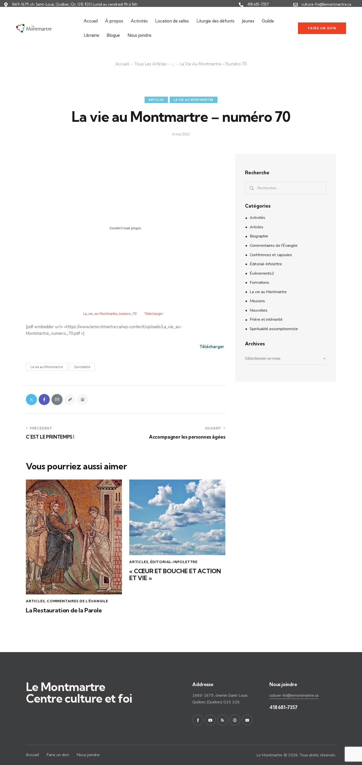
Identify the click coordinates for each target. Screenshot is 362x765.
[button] (69, 399)
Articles (156, 100)
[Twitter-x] (31, 399)
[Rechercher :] (285, 188)
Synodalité (82, 367)
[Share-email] (57, 399)
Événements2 (262, 273)
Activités (257, 217)
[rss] (222, 720)
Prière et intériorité (266, 319)
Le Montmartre (269, 755)
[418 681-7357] (241, 4)
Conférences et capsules (271, 255)
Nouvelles (258, 310)
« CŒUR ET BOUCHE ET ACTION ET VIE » (175, 575)
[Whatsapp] (82, 399)
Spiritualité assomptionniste (274, 329)
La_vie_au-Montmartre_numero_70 (109, 313)
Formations (259, 282)
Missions (257, 301)
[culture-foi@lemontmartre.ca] (295, 4)
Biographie (259, 236)
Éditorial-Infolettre (173, 562)
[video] (247, 720)
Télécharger (153, 313)
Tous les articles (150, 64)
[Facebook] (44, 399)
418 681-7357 (258, 4)
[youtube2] (210, 720)
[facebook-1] (197, 720)
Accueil (122, 64)
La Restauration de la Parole (64, 610)
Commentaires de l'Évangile (77, 601)
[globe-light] (234, 720)
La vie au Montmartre (194, 100)
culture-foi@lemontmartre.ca (326, 4)
